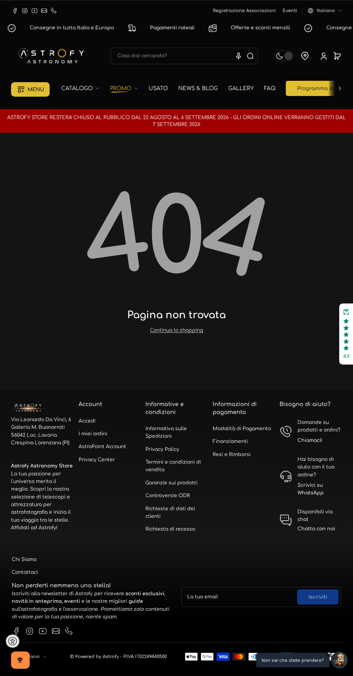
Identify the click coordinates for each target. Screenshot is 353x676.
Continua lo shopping (176, 330)
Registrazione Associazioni (244, 10)
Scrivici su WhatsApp (310, 489)
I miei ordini (93, 433)
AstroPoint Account (102, 446)
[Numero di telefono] (54, 11)
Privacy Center (97, 459)
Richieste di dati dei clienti (170, 512)
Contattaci (25, 572)
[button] (325, 10)
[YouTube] (34, 11)
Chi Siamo (24, 559)
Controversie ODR (167, 495)
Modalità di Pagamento (242, 428)
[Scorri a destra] (335, 87)
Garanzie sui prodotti (171, 482)
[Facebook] (15, 11)
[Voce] (238, 55)
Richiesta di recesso (170, 529)
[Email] (44, 11)
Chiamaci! (309, 440)
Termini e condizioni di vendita (173, 466)
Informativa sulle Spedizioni (166, 432)
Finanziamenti (230, 441)
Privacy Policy (162, 449)
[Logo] (52, 56)
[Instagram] (25, 11)
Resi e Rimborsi (232, 454)
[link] (83, 88)
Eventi (290, 10)
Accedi (87, 421)
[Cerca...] (250, 55)
